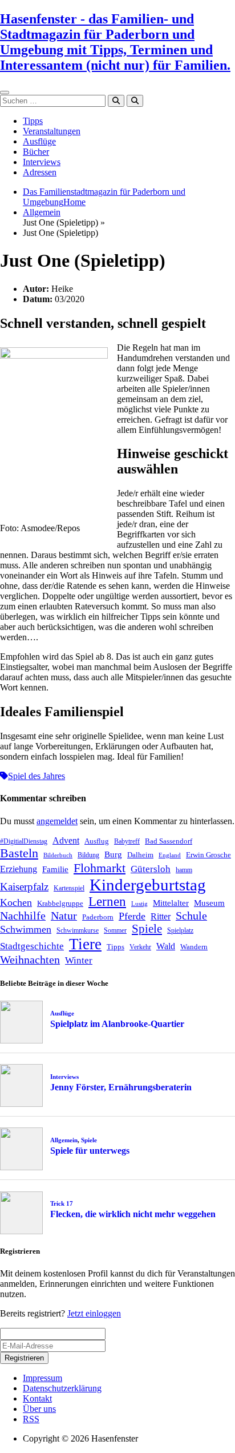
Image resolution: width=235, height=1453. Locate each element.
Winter (78, 960)
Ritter (161, 916)
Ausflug (96, 841)
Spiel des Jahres (36, 776)
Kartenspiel (69, 888)
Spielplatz (180, 930)
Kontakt (37, 1398)
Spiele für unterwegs (89, 1150)
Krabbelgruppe (60, 903)
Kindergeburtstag (148, 885)
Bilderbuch (57, 855)
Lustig (139, 904)
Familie (55, 869)
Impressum (42, 1378)
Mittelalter (171, 903)
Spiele (147, 928)
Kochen (16, 902)
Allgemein (41, 212)
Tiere (85, 944)
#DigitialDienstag (23, 841)
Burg (113, 854)
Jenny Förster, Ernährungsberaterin (121, 1087)
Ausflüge (39, 141)
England (170, 855)
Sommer (115, 930)
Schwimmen (25, 929)
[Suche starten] (116, 101)
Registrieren (24, 1358)
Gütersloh (151, 869)
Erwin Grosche (208, 854)
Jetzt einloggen (94, 1313)
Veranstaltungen (51, 131)
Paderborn (98, 917)
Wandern (194, 946)
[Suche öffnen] (135, 101)
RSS (31, 1419)
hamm (184, 870)
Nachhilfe (23, 915)
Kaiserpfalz (24, 887)
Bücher (36, 151)
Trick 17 (61, 1203)
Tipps (33, 121)
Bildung (88, 855)
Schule (191, 915)
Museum (209, 903)
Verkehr (140, 947)
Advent (65, 840)
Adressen (39, 172)
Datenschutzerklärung (62, 1388)
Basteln (19, 853)
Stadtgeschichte (32, 946)
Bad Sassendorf (168, 841)
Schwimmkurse (77, 930)
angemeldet (57, 821)
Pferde (132, 916)
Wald (165, 946)
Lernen (107, 901)
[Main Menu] (4, 92)
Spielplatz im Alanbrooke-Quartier (117, 1024)
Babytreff (127, 841)
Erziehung (18, 869)
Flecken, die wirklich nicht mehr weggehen (133, 1214)
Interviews (41, 162)
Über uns (39, 1409)
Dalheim (140, 854)
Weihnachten (30, 959)
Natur (64, 915)
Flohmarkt (99, 868)
